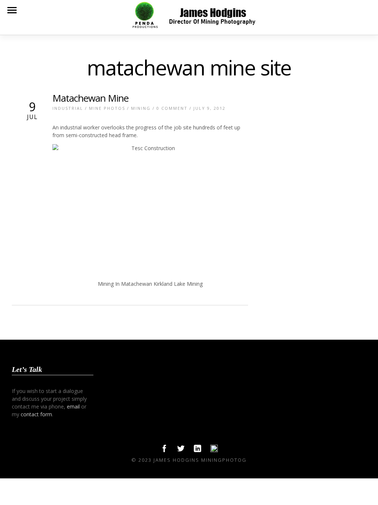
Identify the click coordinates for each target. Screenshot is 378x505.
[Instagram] (214, 450)
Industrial (67, 108)
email (73, 406)
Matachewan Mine (90, 98)
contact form (36, 414)
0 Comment (172, 108)
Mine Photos (107, 108)
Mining (141, 108)
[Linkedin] (197, 450)
